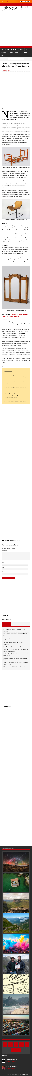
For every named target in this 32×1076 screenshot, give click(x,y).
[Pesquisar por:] (16, 59)
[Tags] (16, 624)
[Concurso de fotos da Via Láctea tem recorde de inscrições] (16, 862)
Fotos (27, 49)
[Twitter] (10, 4)
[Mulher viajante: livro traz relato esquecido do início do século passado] (16, 984)
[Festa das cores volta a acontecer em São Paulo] (16, 943)
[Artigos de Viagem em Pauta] (3, 1061)
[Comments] (25, 624)
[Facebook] (8, 4)
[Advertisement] (16, 28)
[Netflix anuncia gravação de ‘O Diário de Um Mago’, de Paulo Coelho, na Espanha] (16, 964)
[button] (1, 47)
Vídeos (21, 49)
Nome (3, 562)
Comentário (4, 550)
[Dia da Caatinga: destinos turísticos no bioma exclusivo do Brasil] (16, 903)
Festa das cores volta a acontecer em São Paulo (13, 646)
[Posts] (6, 624)
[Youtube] (16, 4)
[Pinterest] (18, 4)
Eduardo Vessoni (11, 1066)
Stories (11, 52)
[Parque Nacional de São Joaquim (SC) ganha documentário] (16, 923)
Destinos (13, 49)
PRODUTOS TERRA (25, 1)
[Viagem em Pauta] (16, 9)
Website (3, 571)
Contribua (24, 52)
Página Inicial (5, 49)
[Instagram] (13, 4)
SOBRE (16, 52)
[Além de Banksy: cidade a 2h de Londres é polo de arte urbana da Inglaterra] (16, 1025)
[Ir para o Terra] (5, 1)
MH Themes (25, 1074)
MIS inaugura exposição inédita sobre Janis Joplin (14, 666)
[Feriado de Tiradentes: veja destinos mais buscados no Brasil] (16, 1004)
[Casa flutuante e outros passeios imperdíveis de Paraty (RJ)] (16, 882)
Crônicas (3, 52)
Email (3, 567)
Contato (3, 55)
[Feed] (24, 4)
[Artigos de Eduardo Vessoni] (3, 1068)
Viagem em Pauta (6, 70)
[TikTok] (21, 4)
